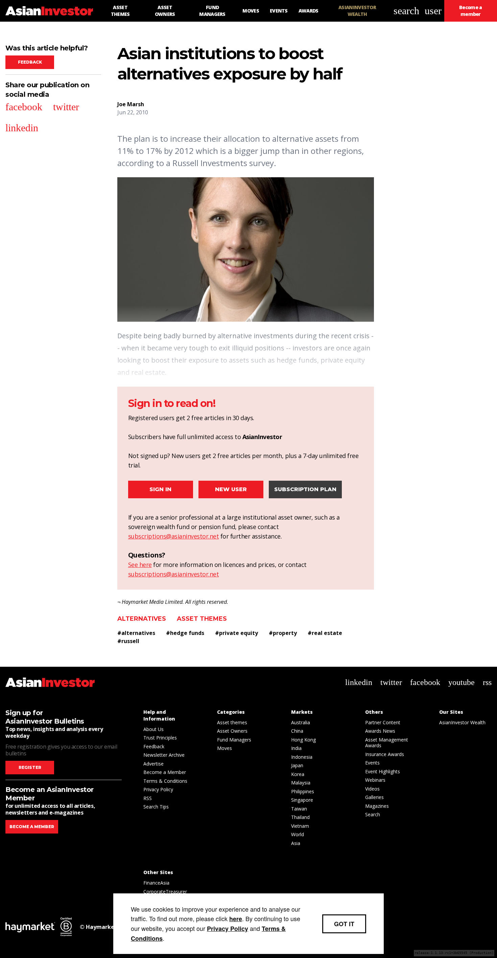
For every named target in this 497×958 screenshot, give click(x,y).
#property (283, 633)
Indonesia (301, 757)
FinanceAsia (156, 883)
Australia (300, 722)
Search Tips (156, 806)
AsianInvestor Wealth (462, 722)
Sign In (160, 489)
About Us (153, 729)
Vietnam (300, 826)
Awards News (380, 731)
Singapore (302, 800)
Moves (224, 748)
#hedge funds (185, 633)
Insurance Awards (384, 754)
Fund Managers (234, 739)
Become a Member (164, 772)
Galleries (374, 797)
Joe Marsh (130, 104)
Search (372, 814)
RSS (147, 798)
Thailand (300, 817)
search (406, 10)
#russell (128, 641)
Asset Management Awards (386, 742)
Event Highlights (382, 771)
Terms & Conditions (165, 781)
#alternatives (136, 633)
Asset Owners (232, 731)
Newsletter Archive (164, 755)
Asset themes (202, 618)
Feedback (30, 62)
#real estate (325, 633)
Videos (372, 788)
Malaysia (300, 782)
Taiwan (299, 808)
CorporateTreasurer (165, 891)
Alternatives (141, 618)
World (297, 834)
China (297, 731)
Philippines (302, 791)
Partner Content (382, 722)
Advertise (153, 763)
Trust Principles (160, 737)
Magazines (377, 806)
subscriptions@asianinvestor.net (173, 536)
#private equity (236, 633)
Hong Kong (303, 739)
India (296, 748)
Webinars (375, 780)
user (433, 10)
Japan (297, 765)
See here (140, 565)
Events (372, 762)
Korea (297, 774)
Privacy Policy (158, 789)
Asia (295, 843)
